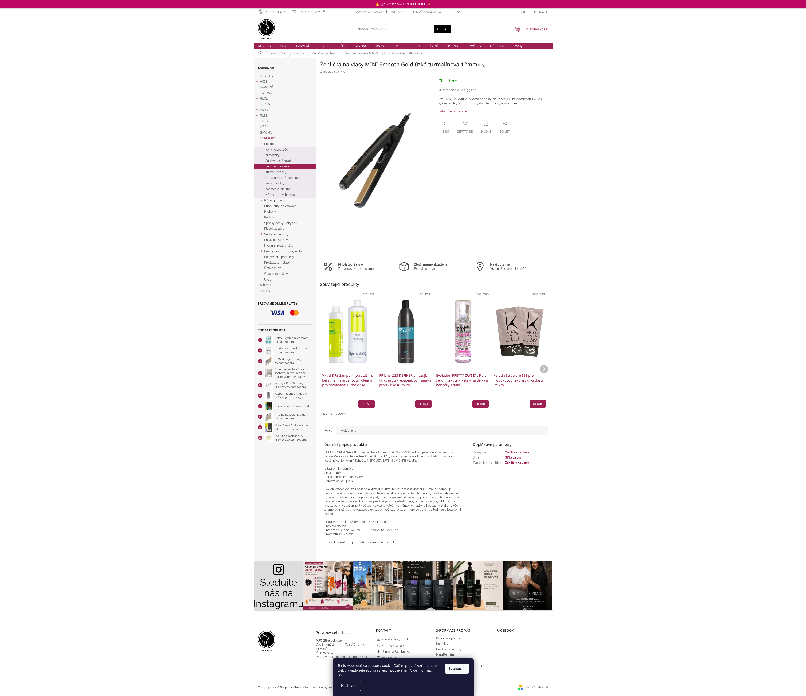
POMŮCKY (267, 138)
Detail (366, 404)
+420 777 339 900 (394, 645)
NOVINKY (267, 76)
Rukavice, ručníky (276, 239)
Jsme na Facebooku (396, 651)
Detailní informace (450, 111)
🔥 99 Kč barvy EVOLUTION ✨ (403, 4)
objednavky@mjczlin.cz (398, 639)
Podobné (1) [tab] (348, 430)
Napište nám (445, 654)
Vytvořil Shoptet (537, 687)
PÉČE (264, 98)
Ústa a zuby (272, 268)
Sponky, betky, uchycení (280, 223)
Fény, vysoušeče (276, 149)
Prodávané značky (427, 11)
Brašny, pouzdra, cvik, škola (283, 251)
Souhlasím (456, 668)
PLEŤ (263, 115)
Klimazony (272, 155)
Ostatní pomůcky (276, 273)
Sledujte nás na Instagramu (278, 593)
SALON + (266, 93)
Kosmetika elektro (277, 189)
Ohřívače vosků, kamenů (282, 177)
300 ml (327, 413)
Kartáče (269, 217)
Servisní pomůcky (276, 234)
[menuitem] (265, 46)
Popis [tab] (328, 430)
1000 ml (341, 413)
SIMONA (266, 132)
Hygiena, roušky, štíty (278, 245)
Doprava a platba (369, 11)
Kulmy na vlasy (275, 172)
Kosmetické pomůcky (279, 257)
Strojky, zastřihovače (279, 160)
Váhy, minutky (274, 183)
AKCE (264, 81)
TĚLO (264, 121)
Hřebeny (270, 211)
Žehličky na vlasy (277, 166)
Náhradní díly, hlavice (280, 194)
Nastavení (349, 686)
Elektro (269, 144)
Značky (265, 291)
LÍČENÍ (264, 126)
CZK (524, 11)
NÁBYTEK (267, 285)
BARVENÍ (266, 87)
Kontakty (398, 11)
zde (340, 675)
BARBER (265, 110)
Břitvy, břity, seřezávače (280, 206)
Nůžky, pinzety (274, 200)
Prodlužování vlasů (277, 262)
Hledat (442, 29)
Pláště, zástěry (274, 228)
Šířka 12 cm (513, 457)
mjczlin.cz (389, 658)
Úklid (267, 279)
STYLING (266, 104)
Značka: (332, 71)
